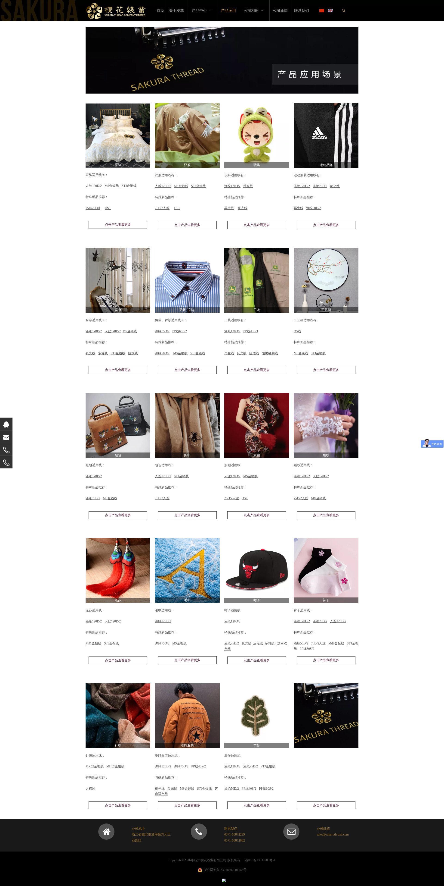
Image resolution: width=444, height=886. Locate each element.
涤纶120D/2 (232, 766)
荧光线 (335, 186)
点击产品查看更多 (118, 224)
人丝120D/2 (163, 476)
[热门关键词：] (343, 10)
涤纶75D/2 (320, 186)
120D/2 (235, 476)
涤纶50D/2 (231, 788)
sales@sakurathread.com (333, 834)
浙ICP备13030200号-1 (260, 860)
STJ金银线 (268, 766)
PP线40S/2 (249, 788)
